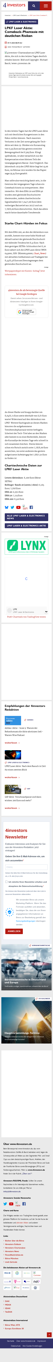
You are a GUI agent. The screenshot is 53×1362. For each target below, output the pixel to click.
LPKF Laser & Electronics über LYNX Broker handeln (26, 552)
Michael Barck (17, 47)
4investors (8, 15)
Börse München (11, 1258)
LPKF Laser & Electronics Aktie (26, 525)
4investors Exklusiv (13, 1244)
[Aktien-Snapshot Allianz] (7, 1274)
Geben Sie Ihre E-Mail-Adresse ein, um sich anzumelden (25, 858)
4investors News (12, 1251)
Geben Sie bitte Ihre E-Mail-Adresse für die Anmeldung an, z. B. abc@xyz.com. (26, 874)
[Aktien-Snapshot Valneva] (26, 1288)
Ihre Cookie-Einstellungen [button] (32, 1345)
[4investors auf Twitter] (12, 507)
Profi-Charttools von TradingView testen (26, 617)
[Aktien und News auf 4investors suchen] (34, 5)
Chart (36, 253)
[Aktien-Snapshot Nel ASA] (37, 1281)
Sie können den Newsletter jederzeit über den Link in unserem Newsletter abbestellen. (25, 892)
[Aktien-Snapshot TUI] (16, 1288)
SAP (28, 789)
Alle (46, 5)
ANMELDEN (14, 931)
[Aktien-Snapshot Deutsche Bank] (7, 1281)
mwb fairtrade (11, 1261)
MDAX (8, 1304)
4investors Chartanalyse (15, 1247)
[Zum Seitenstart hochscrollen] (49, 1334)
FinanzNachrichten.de (14, 1254)
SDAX (7, 1308)
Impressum (41, 1340)
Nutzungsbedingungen (25, 921)
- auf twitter (26, 47)
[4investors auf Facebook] (31, 507)
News (42, 253)
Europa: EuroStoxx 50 (14, 1328)
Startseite (10, 1340)
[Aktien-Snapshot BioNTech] (27, 1274)
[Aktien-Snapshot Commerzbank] (37, 1274)
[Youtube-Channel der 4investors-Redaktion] (18, 507)
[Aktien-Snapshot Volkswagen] (35, 1288)
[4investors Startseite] (14, 5)
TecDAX (8, 1311)
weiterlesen (11, 742)
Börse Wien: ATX (12, 1324)
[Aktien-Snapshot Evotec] (27, 1281)
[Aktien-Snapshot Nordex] (7, 1288)
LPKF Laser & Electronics (20, 15)
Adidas (30, 720)
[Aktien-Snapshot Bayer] (17, 1274)
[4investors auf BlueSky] (6, 507)
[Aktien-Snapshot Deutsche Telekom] (17, 1281)
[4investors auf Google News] (25, 507)
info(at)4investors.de (12, 1191)
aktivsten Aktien (22, 1222)
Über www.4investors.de (25, 1340)
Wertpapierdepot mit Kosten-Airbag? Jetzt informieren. (25, 272)
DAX (7, 1301)
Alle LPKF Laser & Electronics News (26, 517)
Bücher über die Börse (14, 1240)
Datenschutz (16, 1345)
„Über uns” (27, 1173)
